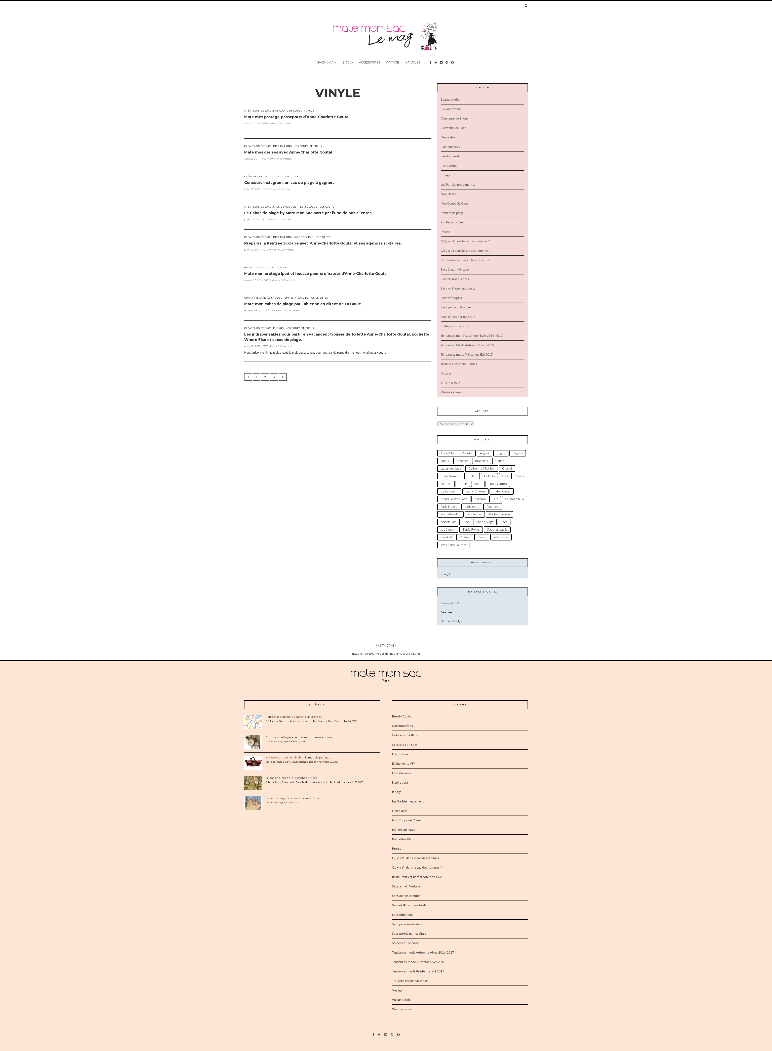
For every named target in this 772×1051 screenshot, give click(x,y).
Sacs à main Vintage (455, 269)
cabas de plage (450, 468)
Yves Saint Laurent (453, 544)
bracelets (481, 461)
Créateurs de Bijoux (454, 118)
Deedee (446, 612)
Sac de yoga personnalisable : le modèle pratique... (299, 757)
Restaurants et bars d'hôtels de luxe (466, 260)
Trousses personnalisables (459, 364)
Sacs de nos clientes (288, 207)
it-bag (463, 483)
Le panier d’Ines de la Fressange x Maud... (292, 777)
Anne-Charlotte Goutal (456, 453)
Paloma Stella (514, 499)
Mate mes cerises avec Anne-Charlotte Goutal (288, 152)
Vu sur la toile (450, 383)
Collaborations (451, 109)
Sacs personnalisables (456, 307)
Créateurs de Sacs (257, 111)
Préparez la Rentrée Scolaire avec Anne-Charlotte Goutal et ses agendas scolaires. (323, 243)
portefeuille (448, 522)
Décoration (449, 137)
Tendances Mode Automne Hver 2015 (467, 345)
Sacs (504, 522)
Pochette (493, 506)
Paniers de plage (452, 213)
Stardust (446, 537)
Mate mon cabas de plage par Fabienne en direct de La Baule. (303, 304)
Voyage (309, 111)
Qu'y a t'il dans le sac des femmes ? (270, 298)
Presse (249, 267)
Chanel (507, 468)
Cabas (499, 461)
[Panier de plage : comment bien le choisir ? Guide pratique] (253, 803)
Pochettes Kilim (452, 222)
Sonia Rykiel (471, 529)
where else (501, 537)
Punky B (446, 574)
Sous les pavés (497, 529)
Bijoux (347, 62)
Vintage (392, 62)
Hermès (445, 483)
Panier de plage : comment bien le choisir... (294, 798)
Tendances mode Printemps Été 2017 (467, 354)
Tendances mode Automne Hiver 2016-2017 (472, 335)
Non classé (448, 194)
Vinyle (337, 92)
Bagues (518, 453)
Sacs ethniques (451, 298)
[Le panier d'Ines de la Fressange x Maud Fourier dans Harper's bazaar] (253, 782)
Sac (466, 522)
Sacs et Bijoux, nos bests (312, 237)
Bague (501, 453)
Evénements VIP (255, 176)
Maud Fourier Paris (453, 499)
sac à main (447, 529)
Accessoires (369, 62)
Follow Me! (415, 653)
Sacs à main (327, 62)
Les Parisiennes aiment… (458, 184)
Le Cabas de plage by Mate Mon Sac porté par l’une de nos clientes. (308, 213)
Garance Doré (450, 603)
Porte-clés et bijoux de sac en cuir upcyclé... (294, 716)
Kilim (477, 483)
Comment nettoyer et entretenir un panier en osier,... (300, 737)
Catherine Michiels (481, 468)
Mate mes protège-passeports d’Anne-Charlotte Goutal (296, 117)
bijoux (444, 461)
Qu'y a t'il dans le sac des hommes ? (466, 250)
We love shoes (451, 392)
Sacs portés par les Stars (458, 316)
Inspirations (282, 146)
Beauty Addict (451, 99)
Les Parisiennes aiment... (299, 721)
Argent (484, 453)
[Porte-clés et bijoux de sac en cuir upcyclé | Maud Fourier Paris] (253, 721)
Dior (505, 476)
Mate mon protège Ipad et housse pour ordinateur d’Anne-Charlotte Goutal (316, 273)
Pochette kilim (450, 514)
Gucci (520, 476)
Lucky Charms (475, 491)
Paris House (448, 506)
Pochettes (475, 514)
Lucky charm (449, 491)
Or (496, 499)
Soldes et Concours (283, 176)
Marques (412, 62)
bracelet (462, 461)
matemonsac (501, 491)
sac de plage (484, 522)
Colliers (489, 476)
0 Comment (285, 123)
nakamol (481, 499)
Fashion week (450, 156)
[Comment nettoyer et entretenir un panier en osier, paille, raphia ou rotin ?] (253, 742)
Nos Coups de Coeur (287, 111)
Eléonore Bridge (451, 621)
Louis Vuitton (498, 483)
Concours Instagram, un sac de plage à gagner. (289, 182)
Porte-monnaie (499, 514)
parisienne (472, 506)
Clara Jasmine (450, 476)
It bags (278, 328)
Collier (472, 476)
